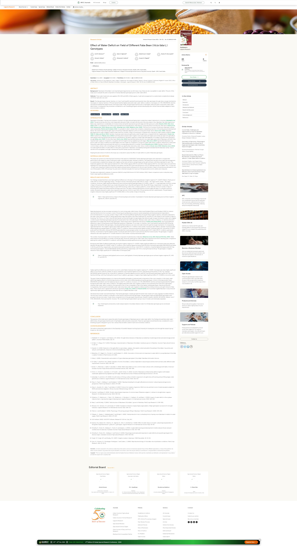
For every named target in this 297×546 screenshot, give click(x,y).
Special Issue (42, 7)
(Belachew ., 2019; (149, 237)
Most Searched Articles (169, 528)
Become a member (193, 519)
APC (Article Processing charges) (147, 519)
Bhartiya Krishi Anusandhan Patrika (122, 534)
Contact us (194, 339)
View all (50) (111, 467)
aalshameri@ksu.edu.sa (99, 62)
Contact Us (191, 513)
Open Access (141, 536)
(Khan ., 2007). (100, 139)
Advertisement (167, 539)
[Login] (219, 2)
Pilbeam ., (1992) (108, 135)
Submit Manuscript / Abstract (193, 2)
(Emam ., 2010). (156, 146)
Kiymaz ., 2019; (110, 127)
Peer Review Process (144, 522)
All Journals (96, 2)
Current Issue (34, 7)
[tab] (133, 66)
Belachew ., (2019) (168, 146)
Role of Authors (142, 530)
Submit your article (193, 516)
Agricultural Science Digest (120, 526)
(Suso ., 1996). (160, 130)
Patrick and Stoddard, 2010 (109, 129)
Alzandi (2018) (142, 288)
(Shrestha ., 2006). (151, 144)
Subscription (166, 536)
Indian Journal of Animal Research (122, 518)
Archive (68, 7)
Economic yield (106, 114)
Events (113, 2)
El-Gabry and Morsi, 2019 (101, 134)
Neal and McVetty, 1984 (163, 237)
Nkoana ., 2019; (99, 127)
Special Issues (166, 519)
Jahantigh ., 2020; (123, 127)
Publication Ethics (143, 516)
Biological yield (95, 114)
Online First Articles (60, 7)
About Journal (22, 7)
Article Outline (79, 7)
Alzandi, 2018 (163, 124)
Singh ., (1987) (130, 288)
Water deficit (124, 114)
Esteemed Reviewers (168, 533)
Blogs (104, 2)
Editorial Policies (142, 525)
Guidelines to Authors (144, 513)
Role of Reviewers (143, 528)
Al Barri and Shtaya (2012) (154, 221)
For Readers (141, 533)
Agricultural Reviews (118, 523)
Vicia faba (116, 114)
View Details (194, 77)
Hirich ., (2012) (122, 139)
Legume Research (9, 7)
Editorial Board (50, 7)
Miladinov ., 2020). (136, 127)
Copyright (140, 539)
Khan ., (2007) (152, 141)
